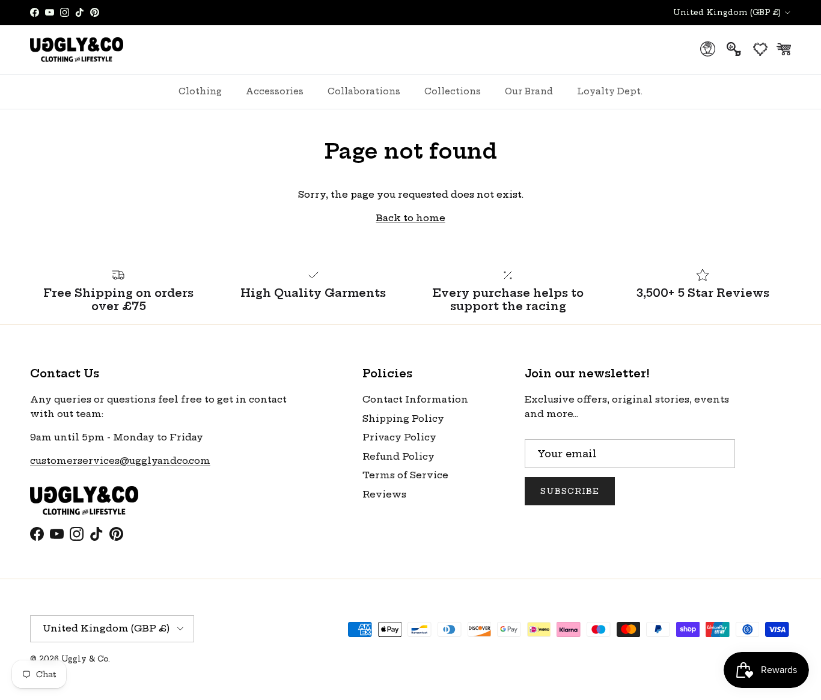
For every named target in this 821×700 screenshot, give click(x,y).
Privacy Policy (399, 437)
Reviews (384, 494)
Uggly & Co (84, 658)
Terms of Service (405, 475)
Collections (452, 91)
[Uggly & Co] (76, 49)
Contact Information (415, 399)
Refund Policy (398, 456)
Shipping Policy (403, 418)
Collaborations (364, 91)
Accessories (275, 91)
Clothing (200, 91)
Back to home (410, 218)
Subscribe (569, 491)
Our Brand (529, 91)
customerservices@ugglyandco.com (120, 460)
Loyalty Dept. (609, 91)
